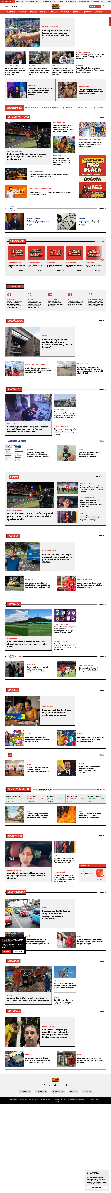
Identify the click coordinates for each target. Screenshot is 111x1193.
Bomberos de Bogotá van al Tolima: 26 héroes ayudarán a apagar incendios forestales (90, 57)
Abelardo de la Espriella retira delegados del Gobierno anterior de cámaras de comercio (89, 769)
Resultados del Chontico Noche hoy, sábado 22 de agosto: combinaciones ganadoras (62, 161)
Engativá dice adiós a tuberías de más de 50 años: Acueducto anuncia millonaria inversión (28, 999)
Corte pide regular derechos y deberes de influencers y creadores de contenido (89, 454)
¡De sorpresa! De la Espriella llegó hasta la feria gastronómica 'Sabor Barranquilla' (55, 303)
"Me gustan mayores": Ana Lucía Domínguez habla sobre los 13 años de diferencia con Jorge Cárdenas (65, 878)
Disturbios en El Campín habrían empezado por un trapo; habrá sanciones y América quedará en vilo (26, 156)
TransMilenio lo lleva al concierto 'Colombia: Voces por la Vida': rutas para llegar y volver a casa (90, 70)
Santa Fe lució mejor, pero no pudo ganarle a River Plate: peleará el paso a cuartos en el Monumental (65, 647)
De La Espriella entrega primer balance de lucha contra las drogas (38, 223)
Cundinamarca (70, 108)
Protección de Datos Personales (76, 1099)
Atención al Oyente (60, 1099)
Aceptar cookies (96, 1188)
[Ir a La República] (10, 755)
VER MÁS (20, 270)
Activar (6, 951)
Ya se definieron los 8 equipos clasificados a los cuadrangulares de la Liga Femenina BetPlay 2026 (65, 630)
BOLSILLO (54, 12)
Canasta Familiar (6, 1)
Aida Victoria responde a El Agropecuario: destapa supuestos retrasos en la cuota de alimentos (91, 503)
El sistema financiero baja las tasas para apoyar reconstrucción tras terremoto (38, 769)
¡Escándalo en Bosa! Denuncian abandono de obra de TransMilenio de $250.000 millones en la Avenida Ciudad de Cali (90, 370)
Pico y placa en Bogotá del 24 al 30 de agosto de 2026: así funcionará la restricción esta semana (15, 71)
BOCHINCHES (65, 12)
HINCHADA (43, 12)
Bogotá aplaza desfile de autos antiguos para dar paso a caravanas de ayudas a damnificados (56, 915)
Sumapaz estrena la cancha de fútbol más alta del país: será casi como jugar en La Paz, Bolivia (27, 644)
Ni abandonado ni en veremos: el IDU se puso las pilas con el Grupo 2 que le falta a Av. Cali (38, 370)
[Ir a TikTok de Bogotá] (61, 1085)
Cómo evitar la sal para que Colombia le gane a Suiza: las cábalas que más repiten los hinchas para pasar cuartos (55, 1033)
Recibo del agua (33, 108)
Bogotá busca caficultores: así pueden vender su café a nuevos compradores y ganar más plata (62, 71)
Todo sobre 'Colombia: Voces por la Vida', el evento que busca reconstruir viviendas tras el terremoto (40, 92)
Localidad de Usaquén (51, 108)
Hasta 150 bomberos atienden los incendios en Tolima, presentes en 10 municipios (90, 816)
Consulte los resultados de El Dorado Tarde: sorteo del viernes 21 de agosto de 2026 (38, 739)
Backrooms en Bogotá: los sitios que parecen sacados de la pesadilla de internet (90, 1060)
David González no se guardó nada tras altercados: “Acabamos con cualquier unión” (37, 670)
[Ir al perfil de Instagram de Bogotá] (55, 1085)
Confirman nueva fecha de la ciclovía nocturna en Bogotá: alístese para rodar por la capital (37, 942)
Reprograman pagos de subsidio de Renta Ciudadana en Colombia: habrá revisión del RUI (91, 92)
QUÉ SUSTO (87, 12)
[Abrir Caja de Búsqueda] (104, 6)
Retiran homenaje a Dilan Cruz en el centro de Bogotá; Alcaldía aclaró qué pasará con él (39, 71)
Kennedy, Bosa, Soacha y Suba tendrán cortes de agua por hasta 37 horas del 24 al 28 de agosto (56, 34)
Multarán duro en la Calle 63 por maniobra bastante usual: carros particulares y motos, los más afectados (57, 558)
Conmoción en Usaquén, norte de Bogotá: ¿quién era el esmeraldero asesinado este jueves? (65, 432)
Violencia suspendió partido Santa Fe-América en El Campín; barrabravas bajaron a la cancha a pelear (63, 128)
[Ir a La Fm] (11, 208)
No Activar (18, 951)
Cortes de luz (85, 108)
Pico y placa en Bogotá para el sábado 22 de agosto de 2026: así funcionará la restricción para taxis (37, 585)
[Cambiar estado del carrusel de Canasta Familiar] (13, 1)
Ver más (101, 117)
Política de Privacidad (45, 1099)
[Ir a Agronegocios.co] (42, 789)
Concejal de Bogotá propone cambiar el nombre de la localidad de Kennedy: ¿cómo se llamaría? (57, 343)
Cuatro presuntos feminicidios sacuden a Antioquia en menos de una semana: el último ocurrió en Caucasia (34, 304)
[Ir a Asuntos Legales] (17, 441)
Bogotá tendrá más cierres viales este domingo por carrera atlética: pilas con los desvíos (89, 585)
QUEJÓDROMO (10, 12)
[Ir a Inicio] (55, 6)
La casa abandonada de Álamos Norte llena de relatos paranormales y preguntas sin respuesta (38, 1060)
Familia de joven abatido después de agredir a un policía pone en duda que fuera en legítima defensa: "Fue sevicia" (27, 429)
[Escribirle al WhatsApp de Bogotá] (66, 1085)
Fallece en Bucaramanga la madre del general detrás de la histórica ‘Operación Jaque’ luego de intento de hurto (14, 304)
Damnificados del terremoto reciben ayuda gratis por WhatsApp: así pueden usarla (64, 1002)
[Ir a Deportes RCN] (14, 656)
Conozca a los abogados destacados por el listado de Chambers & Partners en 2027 (38, 454)
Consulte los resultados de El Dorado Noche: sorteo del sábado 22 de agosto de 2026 (49, 176)
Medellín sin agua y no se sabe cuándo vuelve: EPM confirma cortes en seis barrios (75, 303)
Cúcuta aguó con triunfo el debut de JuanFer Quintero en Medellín (89, 670)
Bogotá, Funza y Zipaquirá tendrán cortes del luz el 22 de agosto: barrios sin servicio (65, 985)
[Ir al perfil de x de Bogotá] (49, 1085)
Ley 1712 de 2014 (55, 1102)
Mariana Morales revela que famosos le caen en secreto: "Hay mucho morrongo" (90, 518)
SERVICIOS (76, 12)
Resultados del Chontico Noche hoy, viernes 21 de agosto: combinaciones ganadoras (56, 712)
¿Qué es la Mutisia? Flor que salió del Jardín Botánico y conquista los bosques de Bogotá (90, 942)
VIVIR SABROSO (100, 12)
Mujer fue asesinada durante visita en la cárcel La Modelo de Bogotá (89, 223)
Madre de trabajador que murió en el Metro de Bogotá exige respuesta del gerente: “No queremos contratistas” (64, 415)
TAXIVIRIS (33, 12)
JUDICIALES (22, 12)
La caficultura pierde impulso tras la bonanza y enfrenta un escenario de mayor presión (37, 816)
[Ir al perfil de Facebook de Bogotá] (44, 1085)
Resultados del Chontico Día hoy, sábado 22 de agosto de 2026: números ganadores (91, 144)
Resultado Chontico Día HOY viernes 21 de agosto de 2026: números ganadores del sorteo (90, 739)
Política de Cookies (97, 1184)
